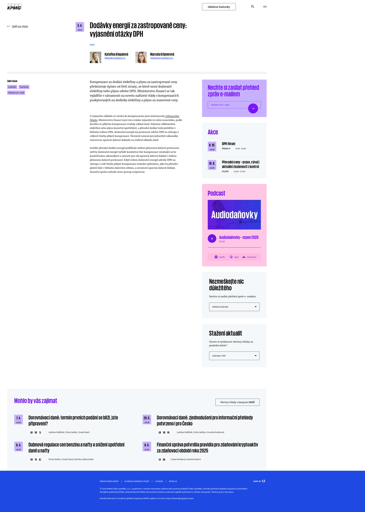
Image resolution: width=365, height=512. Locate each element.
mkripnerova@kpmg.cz (161, 58)
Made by (257, 481)
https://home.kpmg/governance (180, 498)
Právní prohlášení (109, 481)
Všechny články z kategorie (237, 402)
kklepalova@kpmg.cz (115, 58)
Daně (92, 45)
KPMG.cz (173, 481)
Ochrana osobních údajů (136, 481)
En (265, 6)
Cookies (159, 481)
